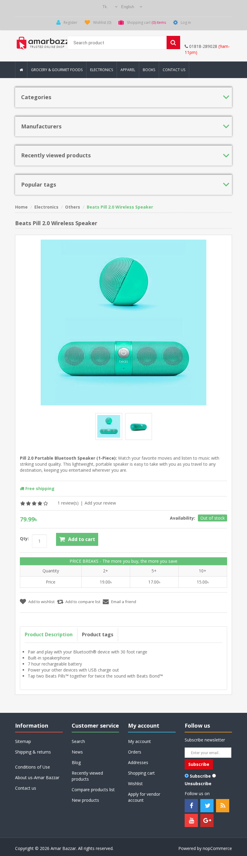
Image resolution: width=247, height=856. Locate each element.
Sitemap (23, 741)
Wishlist (135, 783)
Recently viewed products (87, 776)
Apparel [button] (127, 69)
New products (85, 800)
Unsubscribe (198, 783)
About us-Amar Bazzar (37, 777)
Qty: (24, 538)
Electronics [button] (101, 69)
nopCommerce (217, 848)
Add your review (100, 503)
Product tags (97, 634)
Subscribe (200, 776)
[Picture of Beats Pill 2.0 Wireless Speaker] (108, 426)
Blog (76, 762)
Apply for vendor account (144, 797)
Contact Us (174, 69)
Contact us (25, 788)
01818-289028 (202, 46)
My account (139, 741)
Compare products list (93, 789)
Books (149, 69)
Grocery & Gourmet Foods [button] (57, 69)
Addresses (138, 762)
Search (78, 741)
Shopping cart (141, 773)
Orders (134, 752)
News (77, 752)
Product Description (49, 634)
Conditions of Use (32, 767)
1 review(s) (68, 503)
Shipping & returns (33, 752)
